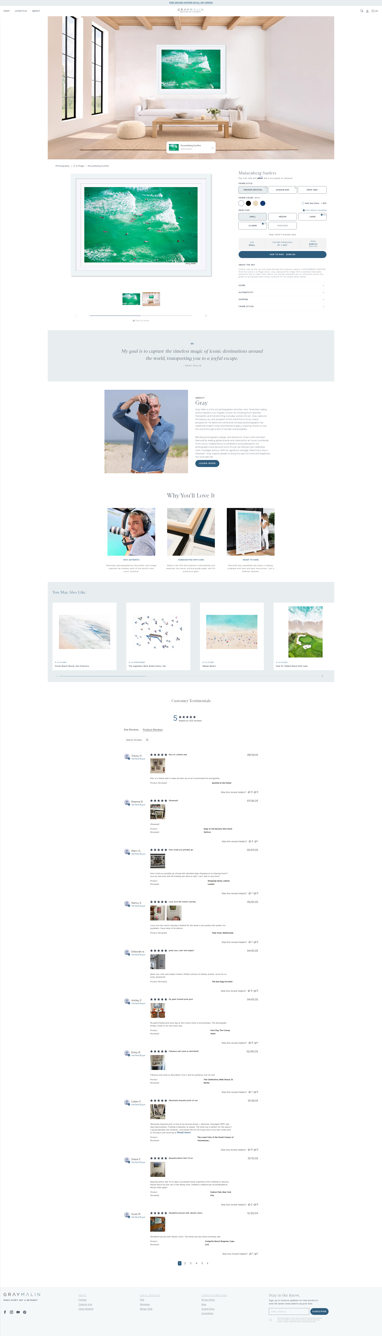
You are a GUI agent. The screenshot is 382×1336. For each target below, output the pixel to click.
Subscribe (319, 1311)
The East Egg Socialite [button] (222, 981)
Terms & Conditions (214, 1295)
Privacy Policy (208, 1300)
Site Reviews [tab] (131, 729)
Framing (82, 1300)
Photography (63, 166)
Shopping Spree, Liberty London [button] (219, 882)
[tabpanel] (191, 1012)
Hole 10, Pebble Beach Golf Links (292, 666)
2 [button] (185, 1263)
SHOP (7, 11)
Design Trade (146, 1309)
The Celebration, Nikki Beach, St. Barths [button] (218, 1081)
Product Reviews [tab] (153, 729)
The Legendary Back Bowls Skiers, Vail (147, 666)
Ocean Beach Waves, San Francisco (72, 666)
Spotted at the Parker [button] (221, 783)
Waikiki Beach (209, 666)
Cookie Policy (208, 1309)
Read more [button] (184, 1132)
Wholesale (145, 1304)
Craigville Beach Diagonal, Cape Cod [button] (219, 1243)
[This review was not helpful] (255, 792)
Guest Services (150, 1295)
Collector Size (85, 1304)
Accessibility (207, 1313)
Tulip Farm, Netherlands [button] (222, 933)
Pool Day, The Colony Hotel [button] (220, 1032)
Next (206, 315)
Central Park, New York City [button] (220, 1193)
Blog (203, 1304)
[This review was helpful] (249, 792)
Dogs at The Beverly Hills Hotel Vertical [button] (218, 830)
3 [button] (190, 1263)
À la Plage (78, 166)
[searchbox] (134, 739)
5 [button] (202, 1263)
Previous (75, 315)
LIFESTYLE (21, 11)
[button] (362, 11)
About (82, 1295)
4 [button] (196, 1263)
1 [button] (179, 1263)
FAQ (142, 1300)
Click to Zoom (142, 320)
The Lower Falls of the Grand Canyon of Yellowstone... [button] (215, 1139)
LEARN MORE (207, 463)
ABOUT (36, 11)
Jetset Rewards (85, 1309)
